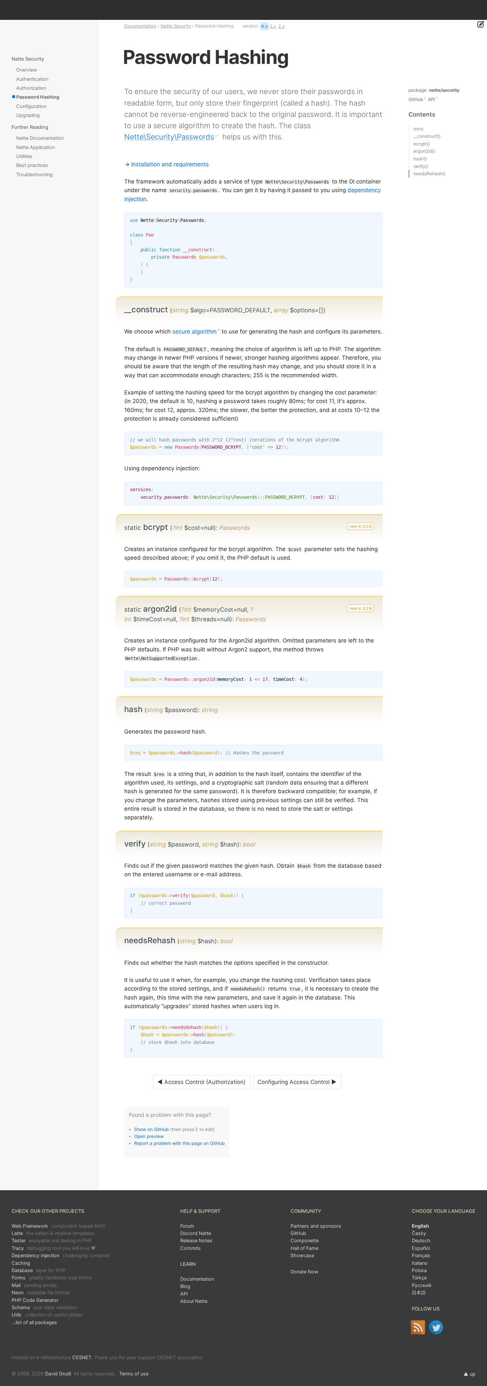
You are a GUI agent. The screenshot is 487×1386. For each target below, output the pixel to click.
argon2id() (424, 151)
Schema (44, 1307)
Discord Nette (195, 1233)
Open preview (149, 1136)
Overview (26, 70)
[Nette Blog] (417, 1327)
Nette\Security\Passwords (169, 136)
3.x (273, 26)
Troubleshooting (34, 174)
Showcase (302, 1255)
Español (421, 1248)
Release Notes (196, 1240)
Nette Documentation (40, 138)
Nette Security (176, 25)
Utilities (24, 156)
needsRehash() (429, 173)
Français (421, 1255)
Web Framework (59, 1226)
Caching (21, 1263)
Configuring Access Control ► (297, 1082)
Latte (53, 1233)
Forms (52, 1277)
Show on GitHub (151, 1129)
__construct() (427, 136)
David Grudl (58, 1373)
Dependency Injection (61, 1255)
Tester (52, 1240)
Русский (421, 1285)
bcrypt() (421, 143)
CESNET (81, 1357)
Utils (47, 1314)
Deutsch (421, 1240)
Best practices (32, 165)
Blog (185, 1286)
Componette (305, 1240)
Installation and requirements (170, 164)
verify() (420, 166)
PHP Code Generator (35, 1300)
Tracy (54, 1248)
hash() (420, 158)
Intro (418, 128)
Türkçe (419, 1277)
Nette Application (35, 147)
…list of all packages (34, 1322)
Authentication (32, 79)
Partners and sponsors (316, 1226)
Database (38, 1270)
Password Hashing (37, 97)
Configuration (31, 106)
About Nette (193, 1301)
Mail (34, 1285)
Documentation (140, 25)
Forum (187, 1226)
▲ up (469, 1374)
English (420, 1226)
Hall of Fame (304, 1248)
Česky (419, 1233)
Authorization (31, 88)
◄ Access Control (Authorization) (201, 1082)
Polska (419, 1270)
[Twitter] (436, 1327)
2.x (281, 26)
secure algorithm (194, 331)
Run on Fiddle (376, 218)
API (431, 99)
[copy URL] (328, 310)
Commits (190, 1248)
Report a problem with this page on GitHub (179, 1143)
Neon (41, 1292)
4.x (264, 26)
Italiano (420, 1263)
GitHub (415, 99)
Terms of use (133, 1373)
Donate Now (304, 1271)
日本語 (419, 1292)
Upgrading (28, 115)
